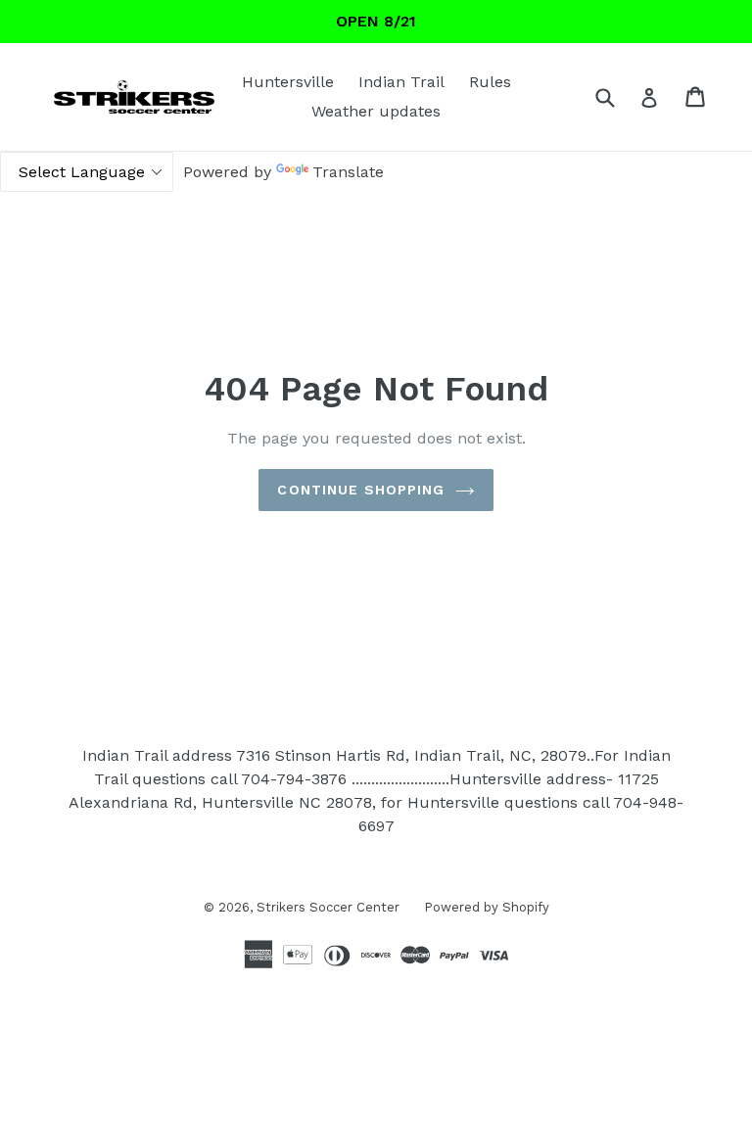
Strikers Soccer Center (328, 907)
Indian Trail (401, 81)
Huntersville (288, 81)
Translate (348, 172)
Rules (490, 81)
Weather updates (376, 111)
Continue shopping (361, 489)
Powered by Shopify (486, 907)
